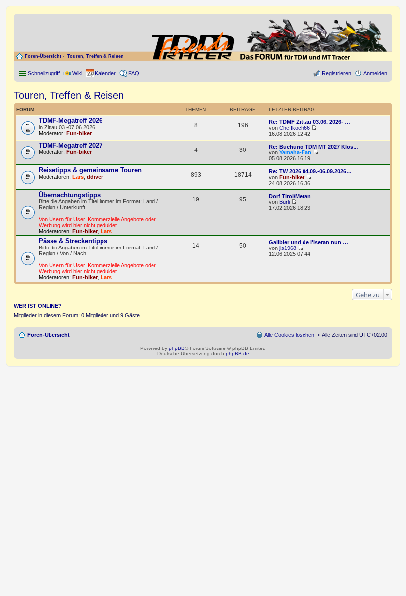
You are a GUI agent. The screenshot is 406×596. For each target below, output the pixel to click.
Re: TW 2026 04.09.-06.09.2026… (310, 171)
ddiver (95, 177)
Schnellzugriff (44, 73)
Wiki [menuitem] (77, 73)
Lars (78, 177)
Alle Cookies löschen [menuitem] (289, 335)
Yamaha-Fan (295, 152)
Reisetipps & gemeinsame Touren (90, 170)
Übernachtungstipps (70, 195)
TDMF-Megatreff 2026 (70, 120)
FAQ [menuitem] (133, 73)
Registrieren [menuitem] (336, 73)
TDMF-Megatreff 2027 (70, 145)
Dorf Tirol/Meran (290, 196)
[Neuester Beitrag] (314, 128)
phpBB (177, 348)
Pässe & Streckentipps (73, 241)
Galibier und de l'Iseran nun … (308, 242)
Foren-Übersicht (43, 56)
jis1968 (287, 248)
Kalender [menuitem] (105, 73)
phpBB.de (237, 353)
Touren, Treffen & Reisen (95, 56)
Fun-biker (79, 133)
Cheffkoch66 (294, 128)
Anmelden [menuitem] (375, 73)
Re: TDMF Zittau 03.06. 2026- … (309, 122)
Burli (284, 202)
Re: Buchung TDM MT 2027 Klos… (313, 146)
